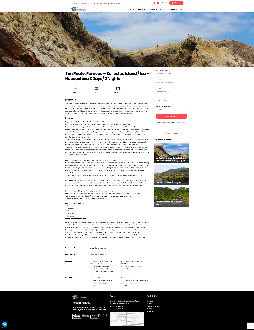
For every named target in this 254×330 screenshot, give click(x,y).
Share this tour (172, 133)
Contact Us (173, 9)
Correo (158, 79)
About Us (163, 9)
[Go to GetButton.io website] (5, 328)
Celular (158, 88)
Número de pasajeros (163, 106)
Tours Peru (141, 9)
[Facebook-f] (154, 3)
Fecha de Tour (160, 97)
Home (132, 9)
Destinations (152, 9)
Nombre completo (162, 70)
